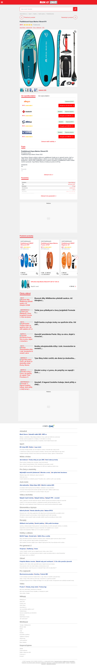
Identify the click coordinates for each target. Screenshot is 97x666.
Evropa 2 (22, 656)
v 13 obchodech (45, 274)
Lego (21, 630)
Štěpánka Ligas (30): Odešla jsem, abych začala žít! (32, 475)
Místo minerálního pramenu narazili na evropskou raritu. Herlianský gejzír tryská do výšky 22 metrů (42, 538)
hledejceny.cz (23, 599)
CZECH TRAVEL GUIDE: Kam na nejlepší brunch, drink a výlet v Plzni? (36, 551)
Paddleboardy (50, 14)
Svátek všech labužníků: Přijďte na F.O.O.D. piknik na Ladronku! (34, 529)
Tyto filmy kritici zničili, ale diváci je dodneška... (54, 358)
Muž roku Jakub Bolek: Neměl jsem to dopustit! (30, 589)
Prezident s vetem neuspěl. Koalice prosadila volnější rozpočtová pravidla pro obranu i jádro (41, 517)
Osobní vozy (23, 603)
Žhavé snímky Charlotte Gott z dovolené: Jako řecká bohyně (34, 462)
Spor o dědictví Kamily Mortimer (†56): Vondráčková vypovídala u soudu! (36, 464)
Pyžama (21, 632)
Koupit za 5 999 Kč (66, 136)
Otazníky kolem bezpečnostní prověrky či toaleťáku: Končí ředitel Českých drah (38, 440)
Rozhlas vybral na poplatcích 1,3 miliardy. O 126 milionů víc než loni (35, 438)
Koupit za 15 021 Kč (66, 105)
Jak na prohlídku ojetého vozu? (27, 609)
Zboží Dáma (22, 605)
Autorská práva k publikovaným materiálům (64, 661)
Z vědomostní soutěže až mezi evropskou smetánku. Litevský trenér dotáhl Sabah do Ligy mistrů (42, 451)
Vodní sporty (41, 14)
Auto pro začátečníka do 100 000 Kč (28, 612)
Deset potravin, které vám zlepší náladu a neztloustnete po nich (34, 566)
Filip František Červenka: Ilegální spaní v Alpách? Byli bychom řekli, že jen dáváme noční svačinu (42, 542)
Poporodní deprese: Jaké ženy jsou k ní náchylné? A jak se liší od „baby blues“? (38, 567)
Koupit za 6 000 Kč (66, 115)
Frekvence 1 (23, 654)
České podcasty (23, 650)
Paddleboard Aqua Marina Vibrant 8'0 (33, 21)
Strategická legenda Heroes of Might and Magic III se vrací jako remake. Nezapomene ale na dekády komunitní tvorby (47, 580)
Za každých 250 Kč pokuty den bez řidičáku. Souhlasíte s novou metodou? (37, 487)
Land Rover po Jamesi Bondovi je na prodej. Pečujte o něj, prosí (34, 491)
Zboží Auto (22, 614)
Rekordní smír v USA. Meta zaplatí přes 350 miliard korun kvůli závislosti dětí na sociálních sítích (42, 513)
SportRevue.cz (24, 309)
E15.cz (22, 297)
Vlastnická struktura (51, 663)
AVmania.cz (23, 357)
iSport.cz (23, 369)
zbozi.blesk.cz (23, 14)
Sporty (35, 14)
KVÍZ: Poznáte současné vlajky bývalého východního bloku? (34, 540)
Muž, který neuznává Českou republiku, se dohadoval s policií (34, 591)
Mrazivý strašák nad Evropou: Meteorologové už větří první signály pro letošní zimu (39, 466)
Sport (30, 14)
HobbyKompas (23, 611)
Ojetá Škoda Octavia (24, 616)
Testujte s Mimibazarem (25, 625)
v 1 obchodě (23, 274)
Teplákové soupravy (24, 636)
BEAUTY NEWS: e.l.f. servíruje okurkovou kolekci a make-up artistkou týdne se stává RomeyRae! (42, 553)
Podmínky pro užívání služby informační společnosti (34, 662)
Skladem (60, 111)
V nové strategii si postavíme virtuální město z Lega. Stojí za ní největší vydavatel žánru (40, 576)
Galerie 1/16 (42, 90)
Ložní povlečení (23, 640)
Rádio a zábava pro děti (25, 652)
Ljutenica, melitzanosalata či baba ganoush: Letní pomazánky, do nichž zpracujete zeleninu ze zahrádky (43, 525)
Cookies (68, 662)
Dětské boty (22, 638)
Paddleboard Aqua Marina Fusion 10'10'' (49, 244)
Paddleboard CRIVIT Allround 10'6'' (26, 244)
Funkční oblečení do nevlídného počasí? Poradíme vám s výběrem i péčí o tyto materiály (40, 478)
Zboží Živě (22, 601)
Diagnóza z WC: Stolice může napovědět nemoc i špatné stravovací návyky (37, 564)
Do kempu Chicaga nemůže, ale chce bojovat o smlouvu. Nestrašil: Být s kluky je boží (39, 449)
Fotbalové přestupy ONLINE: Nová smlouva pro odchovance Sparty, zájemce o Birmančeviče (41, 453)
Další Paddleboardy (25, 241)
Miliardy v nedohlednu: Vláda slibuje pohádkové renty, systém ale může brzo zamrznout (40, 437)
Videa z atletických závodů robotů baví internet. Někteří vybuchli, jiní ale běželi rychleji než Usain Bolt (43, 500)
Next (76, 258)
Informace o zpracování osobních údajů (56, 662)
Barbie (21, 628)
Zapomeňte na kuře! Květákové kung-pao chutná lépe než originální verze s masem (39, 527)
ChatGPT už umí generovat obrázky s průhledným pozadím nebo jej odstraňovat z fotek (40, 502)
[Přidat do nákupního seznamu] (75, 31)
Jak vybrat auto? (23, 618)
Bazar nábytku (23, 642)
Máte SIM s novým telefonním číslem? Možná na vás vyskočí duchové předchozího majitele (41, 504)
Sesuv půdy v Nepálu (25, 593)
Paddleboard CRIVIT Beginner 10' (68, 244)
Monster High (23, 626)
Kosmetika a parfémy (24, 634)
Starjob (21, 648)
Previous (20, 258)
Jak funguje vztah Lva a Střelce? (27, 555)
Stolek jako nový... (24, 477)
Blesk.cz (23, 333)
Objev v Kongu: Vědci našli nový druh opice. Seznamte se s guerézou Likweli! (37, 578)
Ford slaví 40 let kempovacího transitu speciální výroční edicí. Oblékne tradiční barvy (39, 489)
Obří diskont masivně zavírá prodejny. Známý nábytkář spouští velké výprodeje (38, 515)
